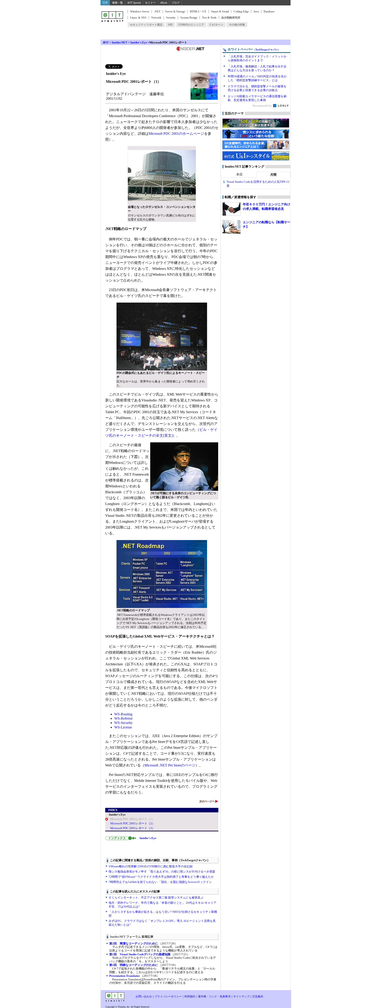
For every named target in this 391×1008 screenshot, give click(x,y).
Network (156, 17)
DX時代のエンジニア (191, 24)
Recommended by (262, 105)
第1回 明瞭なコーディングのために (133, 965)
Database (269, 11)
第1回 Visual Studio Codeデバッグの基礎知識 (139, 954)
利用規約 (189, 996)
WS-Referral (123, 718)
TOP (105, 2)
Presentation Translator (124, 975)
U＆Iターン (216, 24)
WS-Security (123, 723)
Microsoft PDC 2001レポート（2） (132, 823)
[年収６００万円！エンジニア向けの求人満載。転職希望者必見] (231, 209)
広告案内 (257, 996)
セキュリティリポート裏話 (146, 24)
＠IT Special (134, 2)
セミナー (150, 2)
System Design (188, 17)
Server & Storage (175, 11)
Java (256, 11)
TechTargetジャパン (266, 49)
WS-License (123, 727)
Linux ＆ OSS (138, 17)
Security (171, 17)
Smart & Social (220, 11)
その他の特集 (237, 24)
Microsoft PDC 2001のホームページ (176, 133)
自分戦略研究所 (230, 17)
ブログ (176, 2)
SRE (170, 24)
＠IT (106, 42)
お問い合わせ (144, 996)
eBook (163, 2)
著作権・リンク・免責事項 (214, 996)
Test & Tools (209, 17)
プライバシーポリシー (168, 996)
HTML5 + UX (198, 11)
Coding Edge (241, 11)
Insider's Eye (138, 42)
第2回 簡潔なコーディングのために (133, 943)
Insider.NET (119, 42)
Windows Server (139, 11)
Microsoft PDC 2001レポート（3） (132, 828)
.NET (157, 11)
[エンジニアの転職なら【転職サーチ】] (231, 227)
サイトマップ (241, 996)
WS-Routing (123, 714)
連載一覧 (117, 2)
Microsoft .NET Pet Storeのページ (170, 765)
